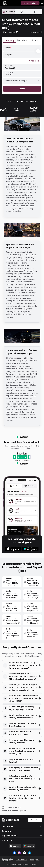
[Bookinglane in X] (24, 852)
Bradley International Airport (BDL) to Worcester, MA (12, 607)
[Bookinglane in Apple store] (15, 846)
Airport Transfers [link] (14, 807)
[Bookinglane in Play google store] (29, 846)
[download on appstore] (13, 549)
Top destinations (9, 835)
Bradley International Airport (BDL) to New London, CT (33, 594)
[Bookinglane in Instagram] (19, 852)
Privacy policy (34, 860)
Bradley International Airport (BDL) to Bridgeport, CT (33, 607)
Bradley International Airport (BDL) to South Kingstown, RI (12, 633)
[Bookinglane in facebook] (14, 852)
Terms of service (21, 860)
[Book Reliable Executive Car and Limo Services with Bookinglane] (5, 3)
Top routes (7, 840)
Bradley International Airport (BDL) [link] (15, 810)
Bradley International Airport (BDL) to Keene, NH (33, 633)
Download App (31, 3)
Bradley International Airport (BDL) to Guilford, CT (12, 581)
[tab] (8, 11)
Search (22, 88)
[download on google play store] (30, 549)
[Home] (3, 807)
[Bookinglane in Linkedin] (29, 852)
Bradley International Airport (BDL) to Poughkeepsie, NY (13, 619)
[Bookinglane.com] (22, 437)
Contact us (35, 820)
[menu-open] (42, 3)
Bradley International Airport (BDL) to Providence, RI (33, 619)
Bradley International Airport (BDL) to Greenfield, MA (33, 581)
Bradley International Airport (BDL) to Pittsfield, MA (12, 594)
